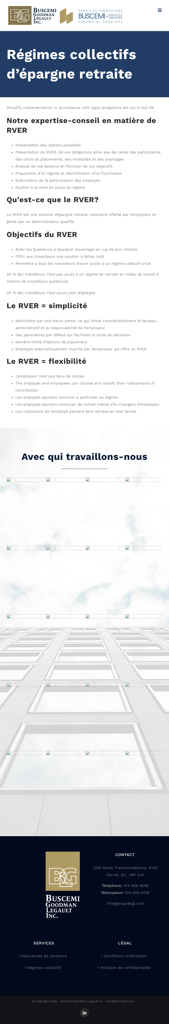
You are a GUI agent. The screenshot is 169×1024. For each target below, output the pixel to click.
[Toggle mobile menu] (160, 10)
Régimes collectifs (44, 967)
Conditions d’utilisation (125, 956)
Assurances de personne (44, 956)
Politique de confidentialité (125, 967)
